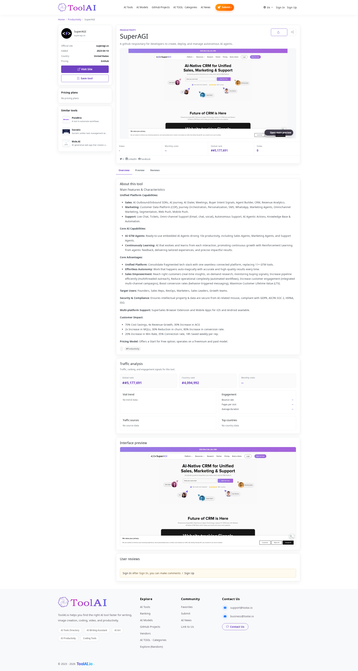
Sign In (280, 7)
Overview (124, 170)
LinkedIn (132, 159)
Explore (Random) (151, 646)
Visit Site (86, 69)
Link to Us (187, 626)
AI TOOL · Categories (185, 7)
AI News (205, 7)
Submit (226, 7)
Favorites (187, 607)
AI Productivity (68, 638)
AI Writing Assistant (97, 630)
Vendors (145, 633)
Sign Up (292, 7)
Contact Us (237, 626)
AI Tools (128, 7)
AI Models (142, 7)
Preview (140, 170)
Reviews (155, 170)
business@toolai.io (242, 616)
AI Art (117, 630)
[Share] (292, 32)
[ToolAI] (77, 7)
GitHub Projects (161, 7)
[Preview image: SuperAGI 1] (208, 496)
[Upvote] (279, 32)
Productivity (74, 19)
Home (61, 19)
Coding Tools (89, 638)
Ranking (145, 613)
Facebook (145, 159)
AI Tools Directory (70, 630)
